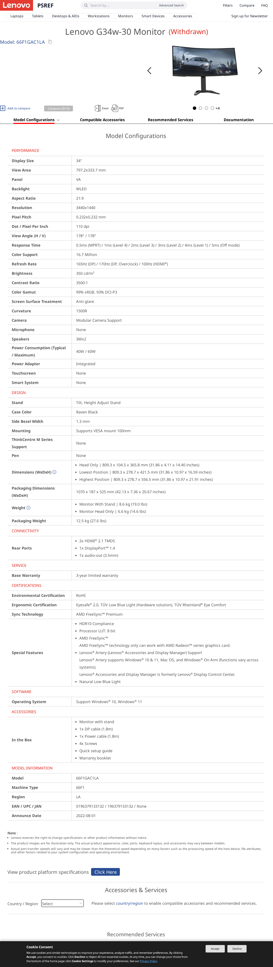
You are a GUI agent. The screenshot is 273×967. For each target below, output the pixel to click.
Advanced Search (171, 5)
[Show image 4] (212, 108)
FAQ (264, 5)
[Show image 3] (206, 108)
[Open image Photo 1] (204, 70)
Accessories (182, 16)
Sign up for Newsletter (249, 16)
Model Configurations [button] (34, 119)
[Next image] (260, 70)
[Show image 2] (200, 108)
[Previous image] (149, 70)
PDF (121, 108)
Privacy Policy (148, 961)
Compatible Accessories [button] (102, 119)
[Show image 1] (194, 108)
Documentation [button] (239, 119)
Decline (237, 949)
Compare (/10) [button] (59, 108)
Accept (215, 949)
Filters (228, 5)
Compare (247, 5)
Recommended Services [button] (170, 119)
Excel (105, 108)
